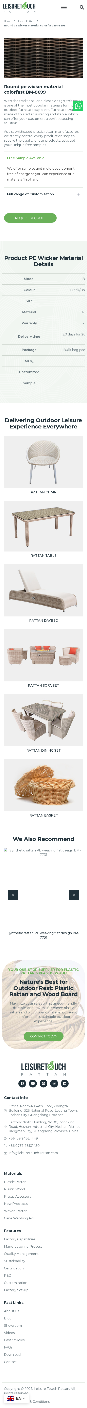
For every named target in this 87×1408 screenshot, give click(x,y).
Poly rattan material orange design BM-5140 (43, 933)
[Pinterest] (43, 1079)
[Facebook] (22, 1079)
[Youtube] (33, 1079)
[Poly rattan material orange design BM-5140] (43, 887)
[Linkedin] (65, 1079)
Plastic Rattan (26, 21)
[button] (82, 7)
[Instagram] (54, 1079)
